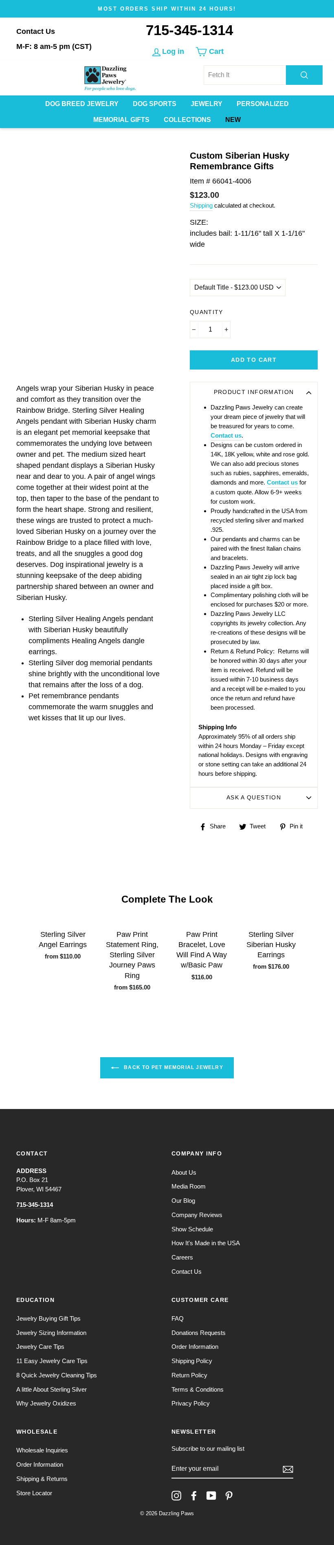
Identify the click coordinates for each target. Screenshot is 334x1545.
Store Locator (34, 1493)
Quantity (206, 312)
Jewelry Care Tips (40, 1346)
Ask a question (253, 798)
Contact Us (35, 31)
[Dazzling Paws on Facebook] (194, 1496)
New (233, 119)
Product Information (254, 392)
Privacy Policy (190, 1403)
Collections (187, 119)
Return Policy (189, 1375)
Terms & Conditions (197, 1389)
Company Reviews (196, 1214)
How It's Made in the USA (205, 1243)
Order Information (194, 1346)
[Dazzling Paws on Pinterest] (229, 1496)
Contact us (226, 435)
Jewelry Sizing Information (51, 1332)
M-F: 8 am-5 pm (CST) (54, 46)
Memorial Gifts (121, 119)
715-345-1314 (189, 30)
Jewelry (206, 103)
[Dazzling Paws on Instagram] (176, 1496)
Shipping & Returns (42, 1478)
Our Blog (183, 1200)
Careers (182, 1257)
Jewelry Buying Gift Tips (48, 1318)
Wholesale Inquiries (42, 1450)
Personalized (263, 103)
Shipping (201, 205)
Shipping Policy (191, 1360)
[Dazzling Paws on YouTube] (211, 1496)
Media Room (188, 1186)
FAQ (177, 1318)
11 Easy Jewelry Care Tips (52, 1360)
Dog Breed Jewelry (82, 103)
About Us (183, 1172)
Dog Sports (154, 103)
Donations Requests (198, 1332)
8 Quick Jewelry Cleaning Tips (56, 1375)
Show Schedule (192, 1229)
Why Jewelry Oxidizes (46, 1403)
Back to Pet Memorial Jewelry (172, 1067)
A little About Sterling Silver (51, 1389)
